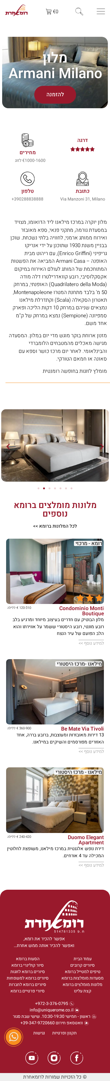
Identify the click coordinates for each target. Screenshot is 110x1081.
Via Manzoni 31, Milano (82, 199)
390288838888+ (27, 199)
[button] (8, 446)
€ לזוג (20, 160)
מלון (55, 58)
